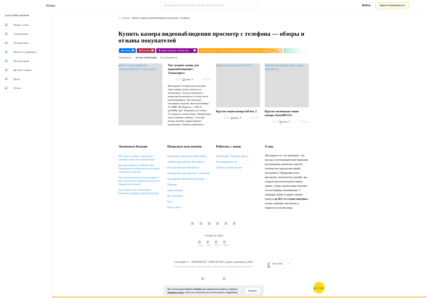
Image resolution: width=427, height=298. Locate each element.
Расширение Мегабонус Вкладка (186, 178)
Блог (170, 201)
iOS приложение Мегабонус (183, 167)
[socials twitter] (218, 244)
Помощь (172, 184)
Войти (366, 5)
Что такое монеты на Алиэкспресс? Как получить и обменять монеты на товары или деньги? (139, 181)
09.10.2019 (255, 118)
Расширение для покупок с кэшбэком (188, 173)
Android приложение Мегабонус (185, 161)
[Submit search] (254, 5)
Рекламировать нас (227, 161)
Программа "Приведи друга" (232, 156)
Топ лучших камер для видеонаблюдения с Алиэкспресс (183, 68)
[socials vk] (201, 244)
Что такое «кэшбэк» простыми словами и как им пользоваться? (136, 158)
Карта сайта (174, 207)
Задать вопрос (175, 190)
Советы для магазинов (229, 167)
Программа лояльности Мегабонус (187, 156)
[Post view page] (140, 94)
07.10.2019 (304, 121)
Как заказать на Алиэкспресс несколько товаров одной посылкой (138, 191)
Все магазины (175, 195)
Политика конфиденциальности (233, 266)
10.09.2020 (206, 79)
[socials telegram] (226, 244)
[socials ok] (209, 244)
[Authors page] (171, 79)
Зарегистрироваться (392, 5)
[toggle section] (142, 203)
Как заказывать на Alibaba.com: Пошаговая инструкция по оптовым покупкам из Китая (139, 168)
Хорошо (252, 290)
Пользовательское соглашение (192, 266)
